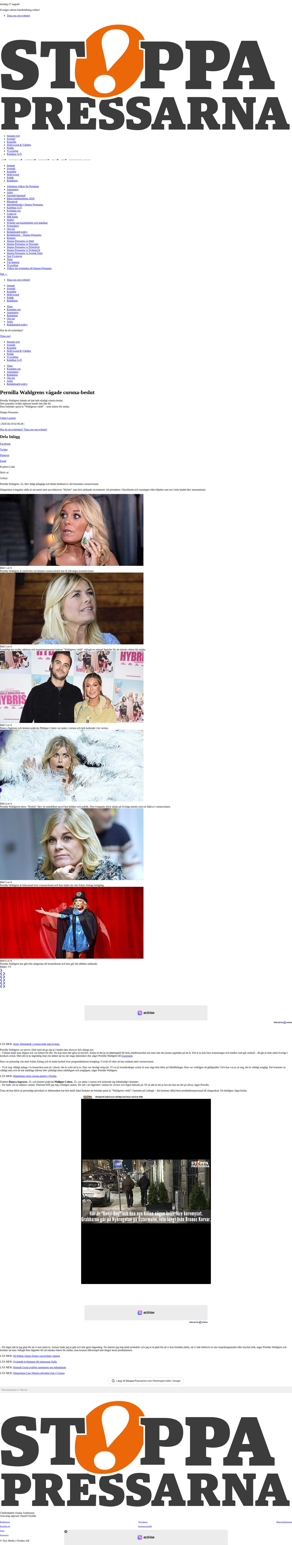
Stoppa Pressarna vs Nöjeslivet (23, 247)
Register (11, 238)
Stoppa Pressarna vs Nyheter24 (23, 250)
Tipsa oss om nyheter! (18, 15)
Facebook (5, 443)
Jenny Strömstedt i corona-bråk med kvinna (36, 1044)
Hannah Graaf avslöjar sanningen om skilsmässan (39, 1367)
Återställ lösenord (16, 195)
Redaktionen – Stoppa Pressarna (24, 235)
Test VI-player (14, 256)
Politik (10, 148)
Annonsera (30, 160)
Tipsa (3, 160)
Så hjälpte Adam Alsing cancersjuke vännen (36, 1355)
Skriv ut (4, 472)
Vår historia (13, 262)
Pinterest (4, 455)
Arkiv (64, 160)
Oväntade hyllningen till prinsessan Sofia (35, 1361)
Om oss (55, 160)
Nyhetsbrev (13, 225)
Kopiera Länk (7, 466)
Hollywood (13, 174)
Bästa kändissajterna (284, 1522)
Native (10, 219)
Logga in (11, 213)
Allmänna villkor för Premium (23, 186)
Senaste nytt (13, 135)
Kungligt (11, 141)
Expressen (126, 1055)
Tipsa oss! (5, 336)
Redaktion (44, 160)
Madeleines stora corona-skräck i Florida (34, 1076)
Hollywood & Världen (19, 144)
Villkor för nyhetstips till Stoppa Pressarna (29, 268)
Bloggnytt (12, 201)
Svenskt (11, 138)
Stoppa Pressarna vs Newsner (22, 244)
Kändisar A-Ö (14, 154)
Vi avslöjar (12, 151)
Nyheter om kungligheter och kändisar (27, 222)
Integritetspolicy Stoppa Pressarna (25, 204)
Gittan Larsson (8, 418)
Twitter (4, 449)
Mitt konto (12, 216)
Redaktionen (5, 1522)
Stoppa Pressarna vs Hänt (20, 241)
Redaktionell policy (80, 160)
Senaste (11, 165)
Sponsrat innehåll (145, 1526)
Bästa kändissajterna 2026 (20, 198)
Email (3, 461)
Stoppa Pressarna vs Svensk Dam (24, 253)
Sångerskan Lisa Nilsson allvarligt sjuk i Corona (39, 1373)
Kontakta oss (16, 160)
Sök (2, 274)
